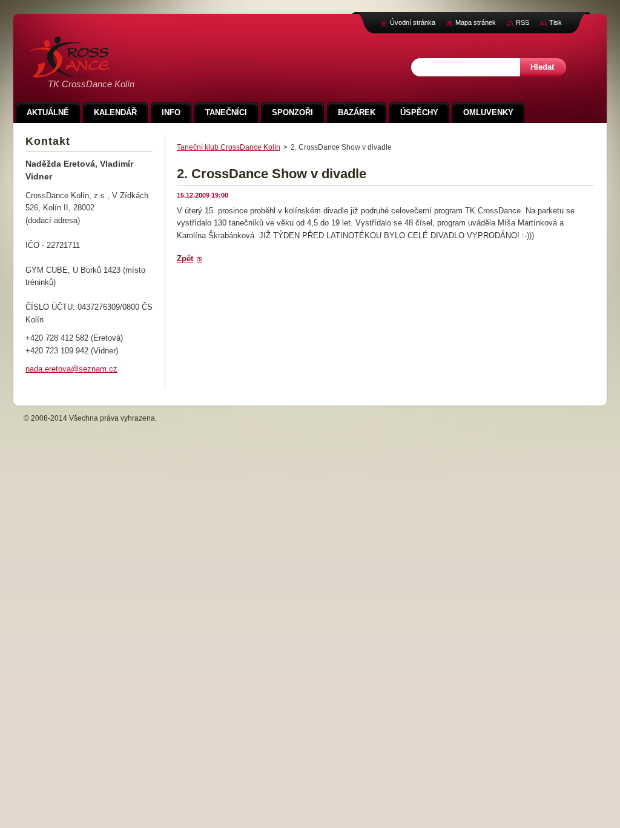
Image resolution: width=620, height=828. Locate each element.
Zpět (185, 258)
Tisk (555, 22)
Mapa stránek (475, 22)
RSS (522, 22)
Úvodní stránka (412, 22)
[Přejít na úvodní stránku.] (70, 71)
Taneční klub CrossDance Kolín (228, 147)
